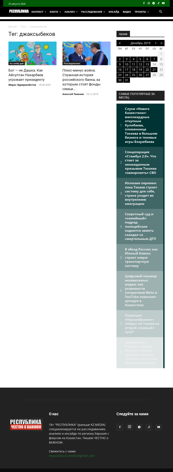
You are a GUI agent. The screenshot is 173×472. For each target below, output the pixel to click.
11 (133, 64)
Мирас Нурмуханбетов (22, 84)
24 (126, 75)
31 (126, 80)
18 (133, 70)
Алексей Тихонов (73, 94)
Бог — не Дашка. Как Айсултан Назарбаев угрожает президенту (26, 75)
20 (147, 70)
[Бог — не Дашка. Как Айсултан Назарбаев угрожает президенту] (32, 53)
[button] (160, 12)
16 (120, 70)
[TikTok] (158, 3)
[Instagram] (148, 3)
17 (126, 70)
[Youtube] (163, 3)
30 (120, 80)
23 (120, 75)
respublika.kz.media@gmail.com (72, 456)
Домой (12, 26)
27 (147, 75)
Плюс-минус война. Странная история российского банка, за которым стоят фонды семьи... (81, 79)
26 (140, 75)
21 (154, 70)
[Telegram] (153, 3)
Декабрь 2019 (140, 43)
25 (133, 75)
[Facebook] (144, 3)
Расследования (72, 63)
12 (140, 64)
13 (147, 64)
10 (126, 64)
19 (140, 70)
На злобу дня (17, 63)
